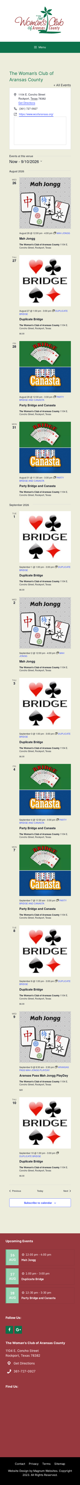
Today (40, 1190)
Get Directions (26, 103)
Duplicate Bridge (31, 319)
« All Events (62, 85)
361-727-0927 (25, 1371)
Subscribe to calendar (38, 1203)
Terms (46, 1464)
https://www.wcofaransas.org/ (36, 114)
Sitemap (59, 1464)
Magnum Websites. (45, 1471)
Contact (20, 1464)
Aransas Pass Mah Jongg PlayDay (43, 1075)
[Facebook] (9, 1330)
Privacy (34, 1464)
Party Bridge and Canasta (37, 405)
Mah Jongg (27, 238)
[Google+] (18, 1330)
